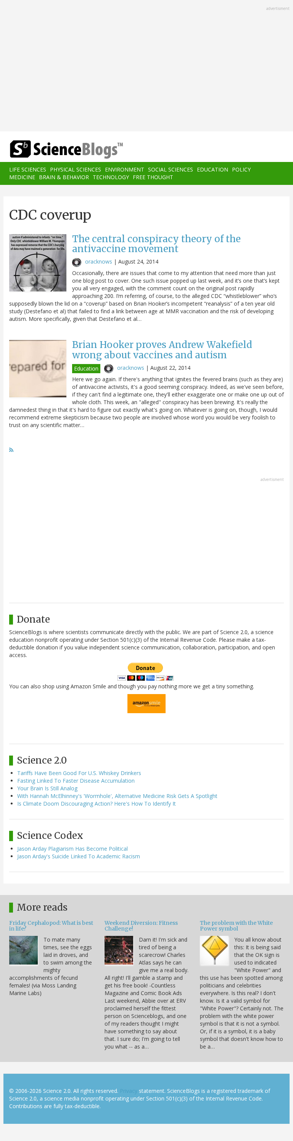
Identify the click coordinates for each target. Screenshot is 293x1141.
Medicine (22, 177)
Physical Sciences (75, 169)
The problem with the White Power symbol (236, 925)
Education (212, 169)
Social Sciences (170, 169)
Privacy (128, 1090)
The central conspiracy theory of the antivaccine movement (156, 244)
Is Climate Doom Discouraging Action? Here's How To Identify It (96, 803)
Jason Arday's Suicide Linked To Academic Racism (78, 856)
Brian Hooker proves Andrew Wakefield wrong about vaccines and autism (162, 350)
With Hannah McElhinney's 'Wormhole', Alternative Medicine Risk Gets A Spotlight (117, 796)
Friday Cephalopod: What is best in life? (51, 925)
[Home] (55, 149)
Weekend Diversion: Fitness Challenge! (141, 925)
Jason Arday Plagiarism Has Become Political (72, 848)
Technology (111, 177)
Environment (124, 169)
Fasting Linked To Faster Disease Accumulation (76, 780)
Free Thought (153, 177)
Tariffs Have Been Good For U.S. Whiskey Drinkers (79, 773)
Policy (241, 169)
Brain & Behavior (64, 177)
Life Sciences (27, 169)
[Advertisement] (146, 66)
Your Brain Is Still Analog (47, 788)
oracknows (98, 261)
